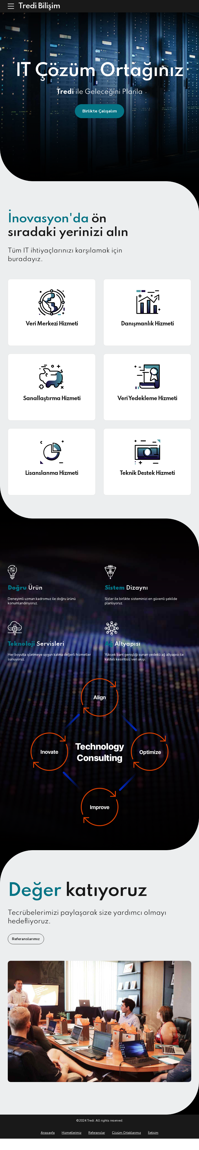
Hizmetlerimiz (71, 1133)
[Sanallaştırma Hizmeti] (52, 377)
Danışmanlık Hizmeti (147, 324)
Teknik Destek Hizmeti (147, 473)
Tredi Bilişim (39, 6)
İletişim (153, 1133)
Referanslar (96, 1133)
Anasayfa (48, 1133)
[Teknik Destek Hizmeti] (147, 451)
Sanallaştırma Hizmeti (52, 398)
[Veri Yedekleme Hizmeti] (147, 377)
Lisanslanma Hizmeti (51, 473)
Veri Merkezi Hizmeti (52, 324)
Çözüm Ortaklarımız (126, 1133)
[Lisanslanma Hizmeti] (52, 451)
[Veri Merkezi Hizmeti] (52, 302)
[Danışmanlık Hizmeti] (147, 302)
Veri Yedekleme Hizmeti (147, 398)
